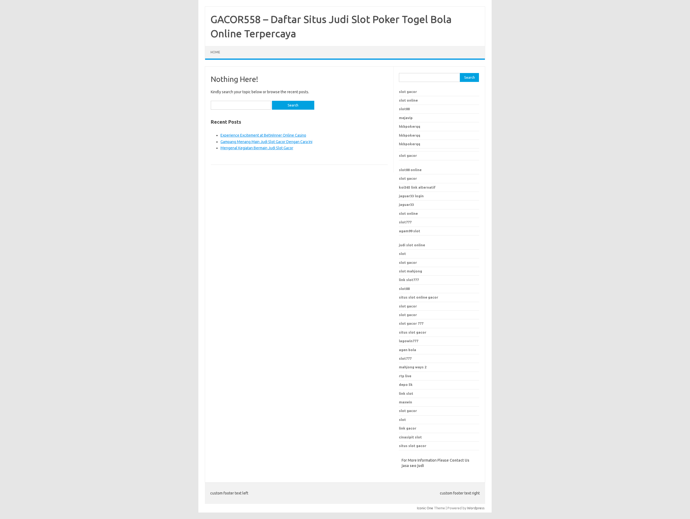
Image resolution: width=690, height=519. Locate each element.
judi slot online (412, 245)
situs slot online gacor (418, 297)
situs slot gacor (412, 332)
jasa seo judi (413, 465)
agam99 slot (409, 231)
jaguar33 (406, 204)
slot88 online (410, 170)
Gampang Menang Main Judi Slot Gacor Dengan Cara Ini (266, 142)
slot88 (404, 109)
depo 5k (406, 384)
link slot (406, 393)
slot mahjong (410, 271)
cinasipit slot (410, 437)
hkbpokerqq (409, 126)
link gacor (407, 428)
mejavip (406, 118)
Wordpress (476, 508)
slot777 (405, 222)
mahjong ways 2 (412, 367)
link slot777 (409, 280)
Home (215, 52)
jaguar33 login (411, 196)
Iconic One (425, 508)
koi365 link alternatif (417, 187)
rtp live (405, 376)
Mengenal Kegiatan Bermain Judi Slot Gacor (256, 148)
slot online (408, 100)
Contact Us (459, 460)
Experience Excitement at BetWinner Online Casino (263, 135)
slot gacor (408, 92)
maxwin (405, 402)
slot (402, 253)
